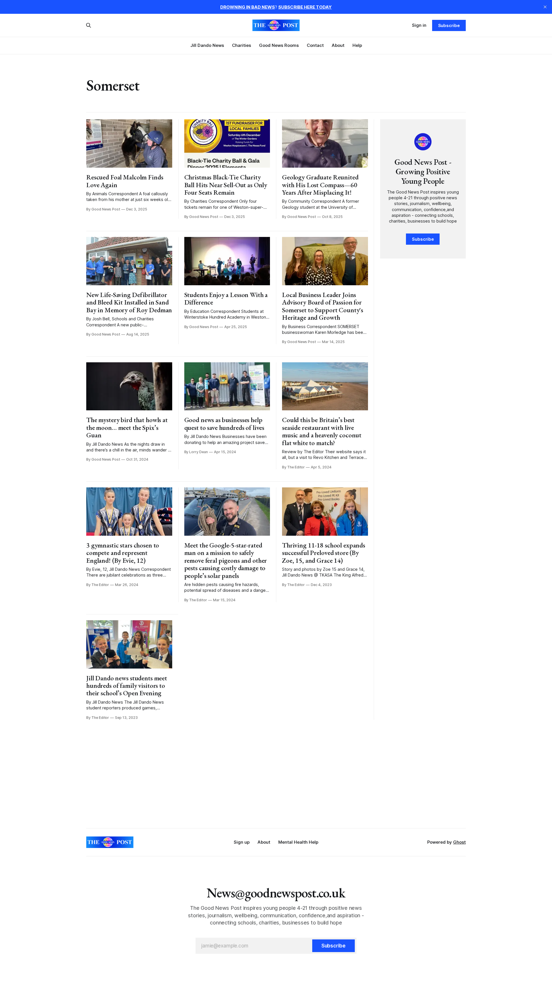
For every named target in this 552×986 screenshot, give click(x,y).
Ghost (459, 842)
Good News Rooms (279, 45)
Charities (241, 45)
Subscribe (449, 25)
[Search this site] (88, 25)
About (338, 45)
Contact (315, 45)
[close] (545, 7)
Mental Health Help (298, 842)
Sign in (419, 25)
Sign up (242, 842)
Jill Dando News (207, 45)
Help (357, 45)
